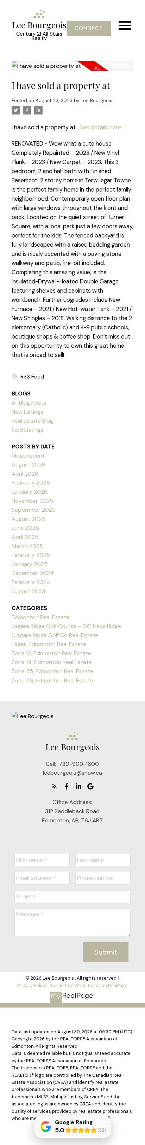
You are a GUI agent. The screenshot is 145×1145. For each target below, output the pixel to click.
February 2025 (31, 555)
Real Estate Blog (32, 420)
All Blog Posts (29, 402)
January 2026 (30, 491)
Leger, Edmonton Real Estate (49, 644)
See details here (100, 127)
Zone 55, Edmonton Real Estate (52, 671)
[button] (89, 28)
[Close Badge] (109, 1117)
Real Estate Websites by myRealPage (89, 985)
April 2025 (25, 537)
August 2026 (28, 464)
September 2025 (34, 509)
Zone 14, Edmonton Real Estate (52, 662)
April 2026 (25, 473)
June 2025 (25, 528)
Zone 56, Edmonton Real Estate (52, 680)
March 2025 (27, 546)
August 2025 (28, 519)
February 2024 (31, 582)
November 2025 (32, 501)
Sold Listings (28, 430)
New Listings (27, 412)
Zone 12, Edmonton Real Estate (51, 653)
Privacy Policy (31, 985)
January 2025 (30, 564)
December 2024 (33, 573)
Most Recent (28, 455)
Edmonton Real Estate (40, 617)
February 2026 (31, 482)
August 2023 (28, 591)
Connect (89, 28)
